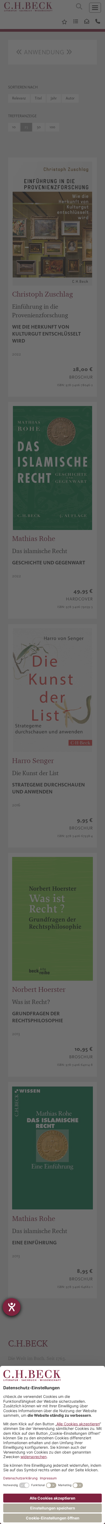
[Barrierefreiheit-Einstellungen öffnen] (11, 1307)
